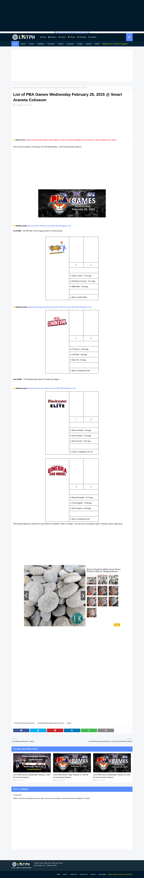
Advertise (53, 37)
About (44, 37)
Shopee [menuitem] (60, 44)
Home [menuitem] (15, 44)
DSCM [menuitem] (97, 44)
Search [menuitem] (23, 44)
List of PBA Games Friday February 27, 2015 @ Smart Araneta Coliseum (70, 776)
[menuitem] (115, 43)
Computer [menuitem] (70, 44)
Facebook (93, 37)
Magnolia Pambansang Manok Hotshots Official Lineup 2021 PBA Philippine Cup (59, 307)
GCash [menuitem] (31, 44)
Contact (63, 37)
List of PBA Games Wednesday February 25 (50, 723)
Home (15, 88)
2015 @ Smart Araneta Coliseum (28, 88)
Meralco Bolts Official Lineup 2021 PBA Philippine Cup (49, 226)
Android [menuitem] (88, 44)
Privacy (72, 37)
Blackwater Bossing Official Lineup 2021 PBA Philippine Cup (52, 388)
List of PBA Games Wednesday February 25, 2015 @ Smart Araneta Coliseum (111, 776)
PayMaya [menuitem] (40, 44)
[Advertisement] (72, 15)
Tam (16, 105)
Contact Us (84, 874)
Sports (69, 723)
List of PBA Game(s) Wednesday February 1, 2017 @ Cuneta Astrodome (32, 776)
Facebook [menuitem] (51, 44)
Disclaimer (82, 37)
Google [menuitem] (79, 44)
